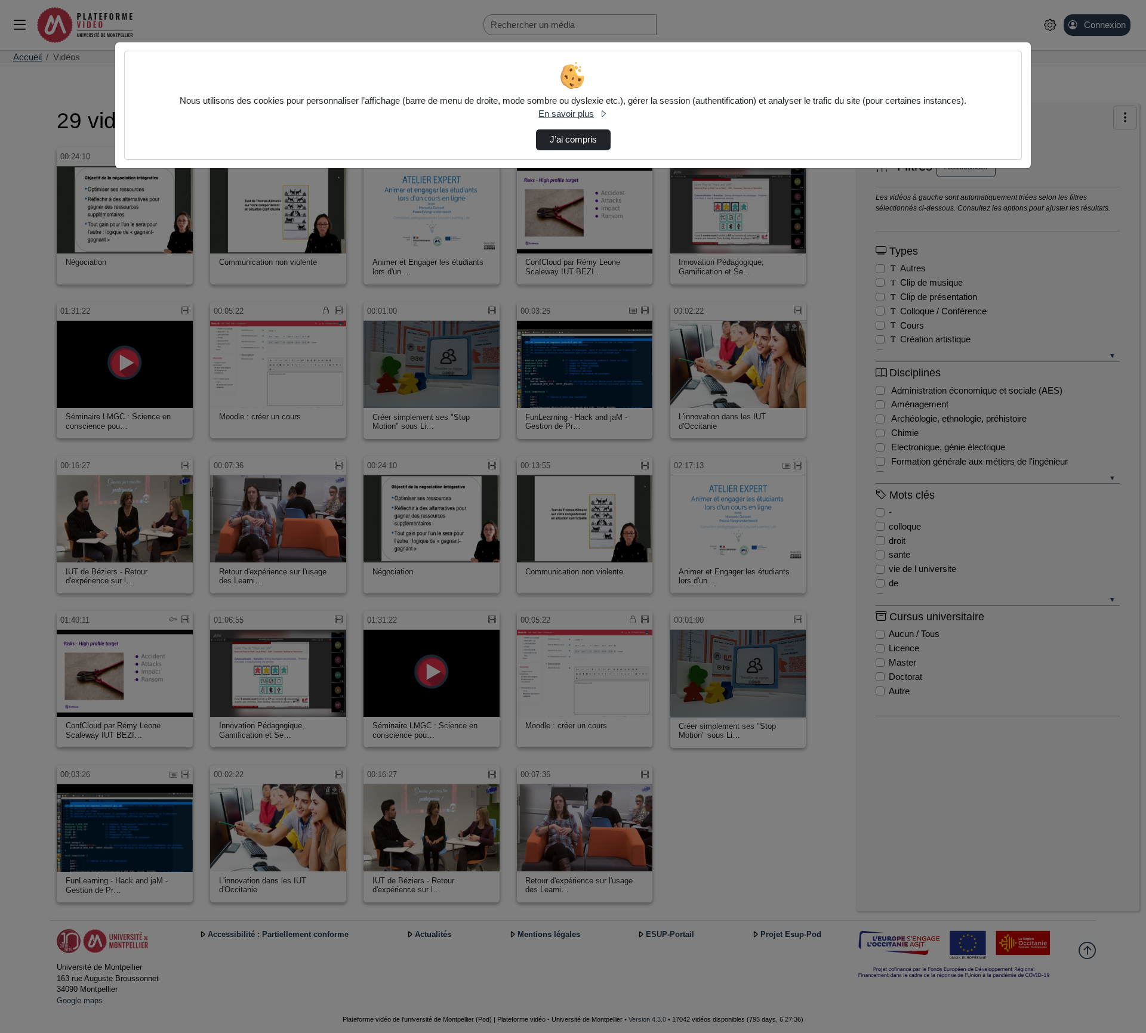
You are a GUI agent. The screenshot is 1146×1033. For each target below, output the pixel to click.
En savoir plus (566, 114)
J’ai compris (573, 139)
